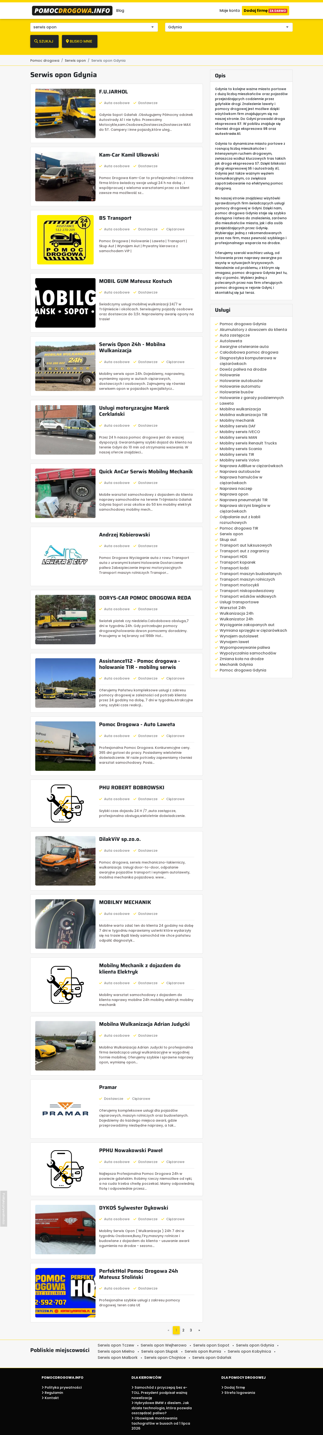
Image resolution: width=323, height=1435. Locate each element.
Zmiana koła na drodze (242, 659)
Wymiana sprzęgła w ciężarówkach (253, 630)
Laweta (227, 403)
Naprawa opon (234, 494)
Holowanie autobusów (241, 380)
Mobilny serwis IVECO (240, 431)
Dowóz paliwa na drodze (243, 369)
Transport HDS (233, 556)
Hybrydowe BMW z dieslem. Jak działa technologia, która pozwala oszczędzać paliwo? (161, 1407)
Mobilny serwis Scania (241, 449)
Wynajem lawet (234, 642)
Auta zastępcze (235, 335)
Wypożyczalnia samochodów (248, 653)
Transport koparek (238, 562)
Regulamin (53, 1392)
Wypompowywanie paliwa (245, 647)
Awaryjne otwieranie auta (244, 346)
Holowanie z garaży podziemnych (252, 397)
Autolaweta (231, 341)
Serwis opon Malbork (118, 1357)
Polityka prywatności (63, 1387)
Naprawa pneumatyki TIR (244, 500)
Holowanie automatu (240, 386)
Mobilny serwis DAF (238, 426)
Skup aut (228, 539)
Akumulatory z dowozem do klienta (253, 329)
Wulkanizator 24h (236, 619)
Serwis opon (231, 534)
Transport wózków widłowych (248, 596)
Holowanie (230, 375)
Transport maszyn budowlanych (251, 573)
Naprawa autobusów (240, 471)
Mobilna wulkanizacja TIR (243, 414)
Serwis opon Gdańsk (211, 1357)
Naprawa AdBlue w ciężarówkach (251, 466)
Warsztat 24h (233, 607)
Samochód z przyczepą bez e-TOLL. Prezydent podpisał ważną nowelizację (159, 1392)
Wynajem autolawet (239, 636)
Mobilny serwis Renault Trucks (248, 443)
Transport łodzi (234, 568)
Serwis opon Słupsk (159, 1351)
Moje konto (229, 10)
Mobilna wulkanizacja (240, 409)
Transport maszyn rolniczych (247, 579)
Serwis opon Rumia (203, 1351)
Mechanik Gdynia (236, 664)
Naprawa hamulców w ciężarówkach (241, 480)
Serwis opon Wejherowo (164, 1345)
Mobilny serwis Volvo (239, 460)
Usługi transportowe (239, 602)
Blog (120, 10)
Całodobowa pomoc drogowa (249, 352)
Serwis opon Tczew (116, 1345)
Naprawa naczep (236, 488)
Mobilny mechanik (237, 420)
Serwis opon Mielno (116, 1351)
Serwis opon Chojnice (165, 1357)
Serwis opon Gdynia (255, 1345)
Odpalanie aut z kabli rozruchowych (240, 519)
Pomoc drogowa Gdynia (243, 324)
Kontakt (51, 1398)
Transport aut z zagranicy (244, 551)
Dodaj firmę (265, 10)
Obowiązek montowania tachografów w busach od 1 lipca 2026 (160, 1423)
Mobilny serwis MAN (238, 437)
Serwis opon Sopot (211, 1345)
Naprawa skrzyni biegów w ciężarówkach (245, 508)
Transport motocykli (239, 585)
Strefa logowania (239, 1392)
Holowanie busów (236, 392)
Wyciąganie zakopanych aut (247, 625)
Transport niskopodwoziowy (247, 590)
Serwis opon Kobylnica (249, 1351)
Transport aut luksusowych (246, 545)
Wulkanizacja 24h (236, 613)
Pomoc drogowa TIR (239, 528)
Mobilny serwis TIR (237, 454)
